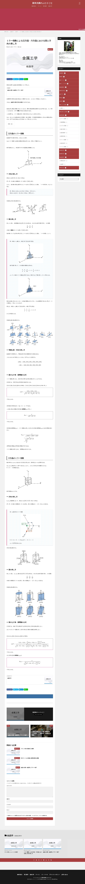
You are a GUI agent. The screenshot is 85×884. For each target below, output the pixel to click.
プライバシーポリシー (54, 874)
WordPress (64, 90)
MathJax (63, 167)
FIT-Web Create (42, 879)
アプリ (63, 94)
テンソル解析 (64, 139)
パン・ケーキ (64, 83)
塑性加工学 (17, 748)
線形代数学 (64, 132)
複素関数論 (64, 122)
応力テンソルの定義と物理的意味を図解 (30, 758)
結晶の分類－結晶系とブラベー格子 (15, 90)
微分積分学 (64, 143)
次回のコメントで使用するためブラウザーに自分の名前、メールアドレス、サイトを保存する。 (28, 815)
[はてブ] (20, 79)
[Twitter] (15, 79)
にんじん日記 (64, 104)
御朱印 (63, 73)
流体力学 (50, 6)
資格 (62, 108)
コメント (9, 785)
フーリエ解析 (64, 118)
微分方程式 (64, 129)
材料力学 (63, 153)
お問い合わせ (64, 874)
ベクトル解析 (64, 146)
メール (9, 804)
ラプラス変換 (64, 125)
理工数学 (45, 6)
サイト (8, 809)
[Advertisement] (42, 18)
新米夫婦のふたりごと (42, 3)
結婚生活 (63, 87)
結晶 (20, 46)
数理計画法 (64, 136)
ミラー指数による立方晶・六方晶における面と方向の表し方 (30, 31)
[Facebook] (10, 79)
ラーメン (40, 6)
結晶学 (16, 31)
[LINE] (26, 79)
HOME (7, 31)
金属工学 (11, 31)
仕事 (62, 101)
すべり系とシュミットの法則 (11, 852)
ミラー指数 (17, 46)
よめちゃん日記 (65, 111)
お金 (62, 97)
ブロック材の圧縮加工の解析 (27, 748)
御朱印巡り (34, 6)
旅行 (62, 76)
